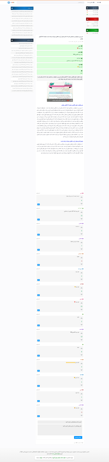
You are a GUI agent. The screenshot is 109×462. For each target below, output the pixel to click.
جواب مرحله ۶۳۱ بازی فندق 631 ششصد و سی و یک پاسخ (22, 76)
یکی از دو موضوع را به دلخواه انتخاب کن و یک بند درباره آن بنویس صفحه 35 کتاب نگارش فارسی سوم (21, 25)
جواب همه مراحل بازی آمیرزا (59, 458)
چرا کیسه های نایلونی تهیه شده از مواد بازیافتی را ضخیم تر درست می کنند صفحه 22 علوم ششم (21, 90)
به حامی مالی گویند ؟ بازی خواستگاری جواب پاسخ (24, 53)
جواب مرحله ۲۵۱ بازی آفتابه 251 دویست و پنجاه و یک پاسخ (22, 67)
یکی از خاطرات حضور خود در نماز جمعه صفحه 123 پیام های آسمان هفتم (21, 32)
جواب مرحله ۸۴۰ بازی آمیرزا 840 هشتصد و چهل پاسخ (23, 83)
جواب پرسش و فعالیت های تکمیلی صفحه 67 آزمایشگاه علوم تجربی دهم (21, 60)
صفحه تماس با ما (56, 454)
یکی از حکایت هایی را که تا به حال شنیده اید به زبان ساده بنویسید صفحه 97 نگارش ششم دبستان (21, 16)
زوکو (41, 458)
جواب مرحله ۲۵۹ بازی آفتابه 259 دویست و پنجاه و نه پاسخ (22, 64)
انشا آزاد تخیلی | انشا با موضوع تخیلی (26, 46)
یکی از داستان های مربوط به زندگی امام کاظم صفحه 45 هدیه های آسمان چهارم (21, 35)
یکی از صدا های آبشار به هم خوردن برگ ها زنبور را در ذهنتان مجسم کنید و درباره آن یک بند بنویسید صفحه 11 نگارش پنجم (21, 23)
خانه (98, 2)
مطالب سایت (94, 33)
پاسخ (38, 204)
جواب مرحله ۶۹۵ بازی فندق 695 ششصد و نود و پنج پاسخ (22, 81)
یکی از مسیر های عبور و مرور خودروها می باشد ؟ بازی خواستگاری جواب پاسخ (21, 14)
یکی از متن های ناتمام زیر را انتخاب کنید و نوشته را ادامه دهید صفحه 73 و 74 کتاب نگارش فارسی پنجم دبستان (21, 18)
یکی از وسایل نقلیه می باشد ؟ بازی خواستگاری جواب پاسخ (22, 28)
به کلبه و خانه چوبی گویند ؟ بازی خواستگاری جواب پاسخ (23, 55)
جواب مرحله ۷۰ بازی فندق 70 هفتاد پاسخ (25, 79)
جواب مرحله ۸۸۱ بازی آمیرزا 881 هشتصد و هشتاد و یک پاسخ (21, 86)
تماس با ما (90, 2)
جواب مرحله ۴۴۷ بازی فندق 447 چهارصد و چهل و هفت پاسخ (22, 74)
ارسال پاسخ (78, 437)
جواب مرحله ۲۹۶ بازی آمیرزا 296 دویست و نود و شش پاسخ (22, 72)
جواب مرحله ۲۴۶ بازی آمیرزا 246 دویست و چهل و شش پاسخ (22, 69)
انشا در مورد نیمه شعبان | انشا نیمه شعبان (25, 48)
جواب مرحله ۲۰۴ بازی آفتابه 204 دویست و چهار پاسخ (23, 62)
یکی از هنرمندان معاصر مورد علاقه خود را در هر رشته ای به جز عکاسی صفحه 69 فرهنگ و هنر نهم (21, 11)
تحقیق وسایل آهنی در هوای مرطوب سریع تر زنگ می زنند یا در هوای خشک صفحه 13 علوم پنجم (21, 57)
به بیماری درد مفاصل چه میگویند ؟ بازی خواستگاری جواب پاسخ (22, 50)
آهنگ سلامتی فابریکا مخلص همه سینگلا (25, 43)
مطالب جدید (95, 14)
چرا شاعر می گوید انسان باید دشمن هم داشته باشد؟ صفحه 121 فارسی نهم (21, 88)
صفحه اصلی (95, 10)
